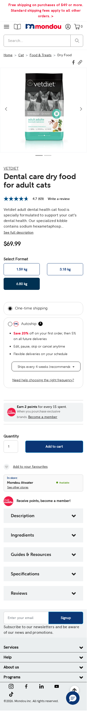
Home (8, 55)
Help (8, 657)
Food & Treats (41, 55)
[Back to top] (74, 690)
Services (11, 647)
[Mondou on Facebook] (26, 686)
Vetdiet (11, 168)
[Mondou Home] (43, 26)
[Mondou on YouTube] (56, 686)
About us (11, 667)
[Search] (77, 40)
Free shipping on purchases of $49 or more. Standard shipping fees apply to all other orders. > (45, 10)
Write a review (59, 198)
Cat (21, 55)
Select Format (16, 259)
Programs (12, 677)
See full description (18, 232)
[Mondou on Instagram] (11, 686)
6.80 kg (21, 284)
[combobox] (43, 41)
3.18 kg (65, 269)
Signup (66, 618)
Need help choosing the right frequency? (43, 380)
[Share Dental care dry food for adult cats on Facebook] (74, 62)
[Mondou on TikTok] (11, 694)
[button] (17, 26)
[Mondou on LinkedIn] (41, 686)
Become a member (42, 417)
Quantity (11, 436)
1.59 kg (21, 269)
